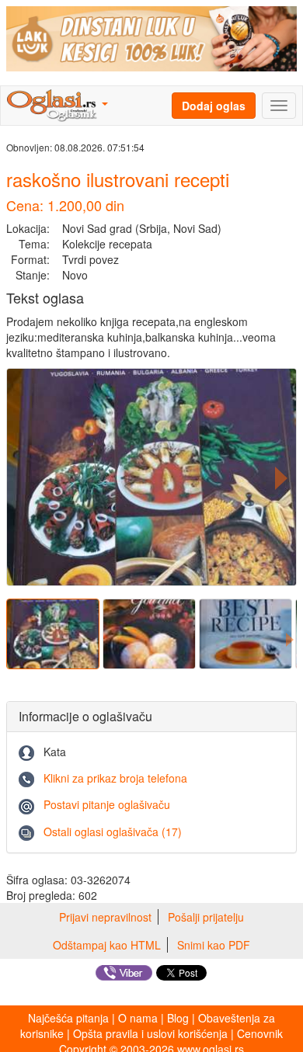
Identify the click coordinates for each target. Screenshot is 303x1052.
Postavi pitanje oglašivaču (107, 804)
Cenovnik (260, 1033)
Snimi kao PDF (213, 945)
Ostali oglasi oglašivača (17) (113, 831)
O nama (138, 1018)
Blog (178, 1018)
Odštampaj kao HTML (107, 945)
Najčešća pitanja (68, 1018)
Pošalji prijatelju (206, 917)
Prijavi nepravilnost (105, 917)
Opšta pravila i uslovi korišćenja (150, 1033)
